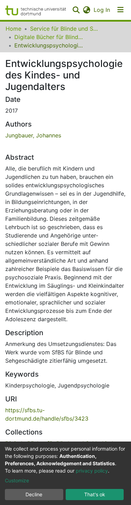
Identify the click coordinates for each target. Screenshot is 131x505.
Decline (34, 494)
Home (13, 28)
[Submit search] (76, 10)
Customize (17, 480)
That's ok (94, 494)
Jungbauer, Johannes (33, 135)
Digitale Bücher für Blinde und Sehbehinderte (49, 36)
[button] (86, 10)
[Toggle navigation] (120, 9)
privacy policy (92, 471)
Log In (102, 9)
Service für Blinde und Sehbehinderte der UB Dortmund (65, 28)
